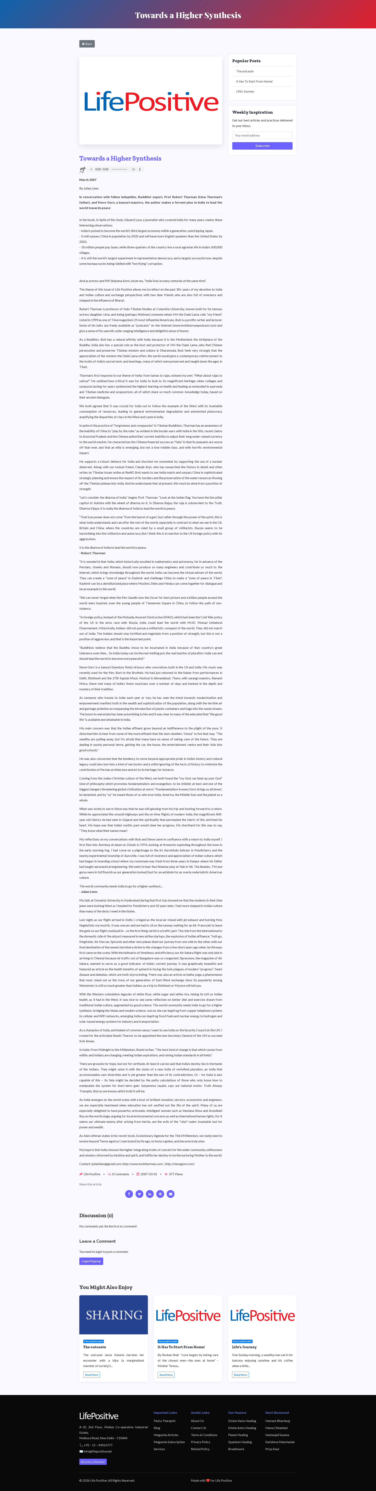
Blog (157, 1428)
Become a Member (93, 1461)
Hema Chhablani (276, 1428)
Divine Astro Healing (242, 1428)
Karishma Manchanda (280, 1442)
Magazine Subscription (169, 1442)
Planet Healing (238, 1435)
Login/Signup (91, 1261)
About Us (197, 1421)
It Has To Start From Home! (254, 81)
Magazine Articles (166, 1435)
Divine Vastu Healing (242, 1421)
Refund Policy (200, 1449)
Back (88, 44)
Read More (91, 1374)
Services (159, 1449)
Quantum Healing (240, 1442)
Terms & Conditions (204, 1435)
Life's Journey (245, 91)
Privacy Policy (200, 1442)
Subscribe (262, 146)
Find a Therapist (164, 1421)
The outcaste (245, 71)
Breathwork (236, 1449)
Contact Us (198, 1428)
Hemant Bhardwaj (277, 1421)
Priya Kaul (272, 1449)
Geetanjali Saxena (277, 1435)
